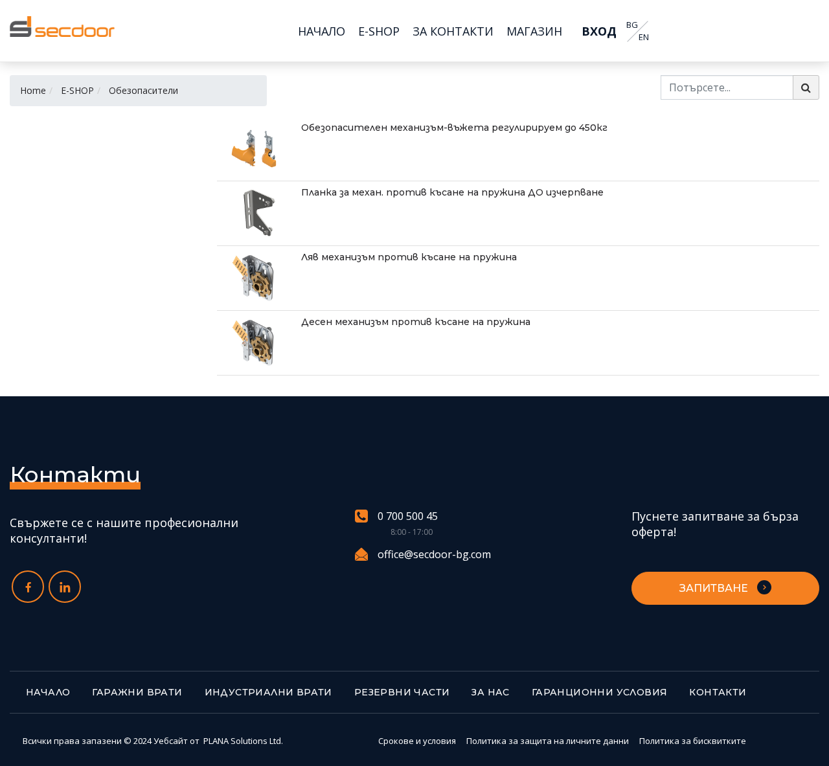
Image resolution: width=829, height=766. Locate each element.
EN (644, 37)
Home (33, 90)
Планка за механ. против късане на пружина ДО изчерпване (452, 192)
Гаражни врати (137, 692)
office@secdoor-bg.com (434, 554)
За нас (490, 692)
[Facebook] (28, 586)
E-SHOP (77, 90)
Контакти (717, 692)
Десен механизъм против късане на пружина (415, 322)
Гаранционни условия (600, 692)
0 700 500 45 (408, 516)
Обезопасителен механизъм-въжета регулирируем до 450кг (454, 127)
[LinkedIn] (65, 586)
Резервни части (402, 692)
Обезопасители (143, 90)
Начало (48, 692)
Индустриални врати (268, 692)
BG (632, 25)
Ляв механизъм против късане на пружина (409, 257)
